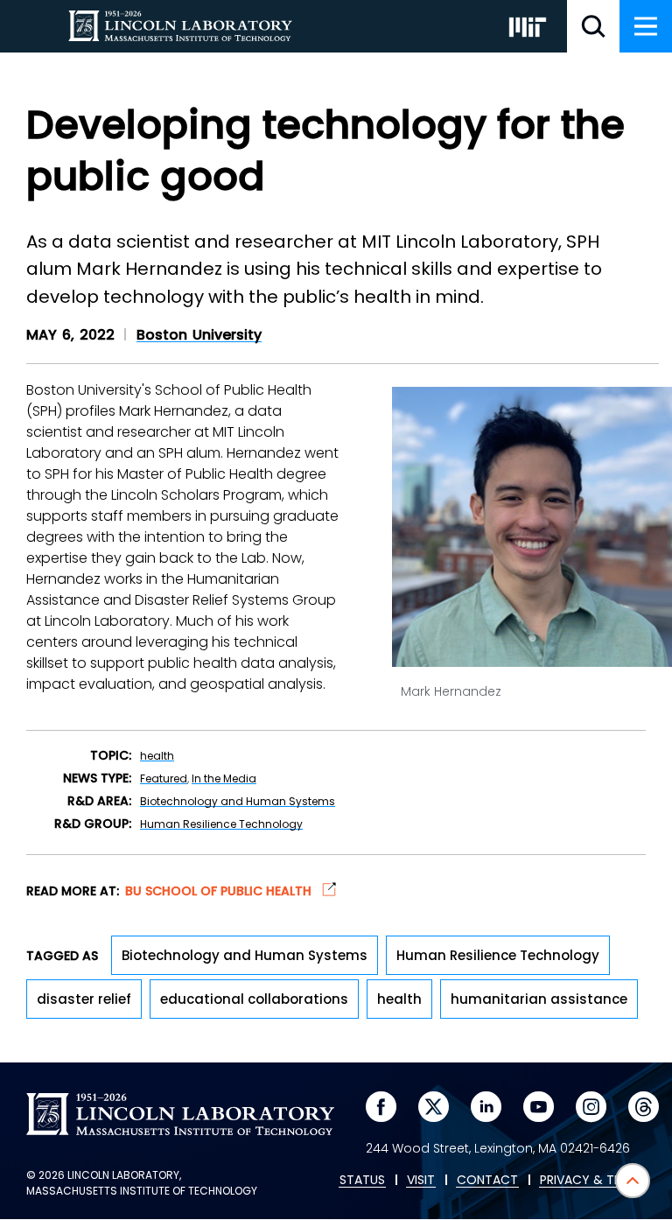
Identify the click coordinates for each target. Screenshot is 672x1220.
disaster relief (84, 999)
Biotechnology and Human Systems (237, 801)
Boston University (199, 335)
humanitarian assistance (539, 999)
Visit (421, 1181)
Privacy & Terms (592, 1181)
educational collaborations (254, 999)
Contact (487, 1181)
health (157, 755)
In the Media (224, 778)
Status (362, 1181)
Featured (163, 778)
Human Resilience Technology (221, 824)
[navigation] (646, 26)
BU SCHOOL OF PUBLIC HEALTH (220, 889)
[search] (593, 26)
